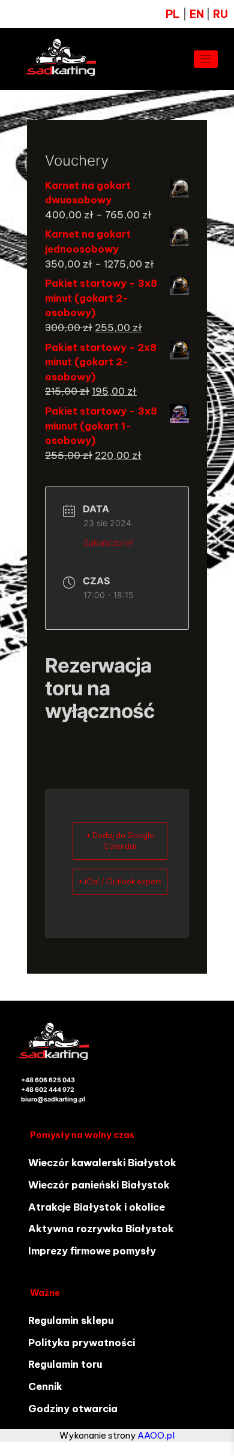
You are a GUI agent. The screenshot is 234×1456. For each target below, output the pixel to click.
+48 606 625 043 (48, 1080)
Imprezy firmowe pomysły (92, 1251)
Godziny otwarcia (73, 1409)
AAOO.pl (156, 1435)
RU (220, 14)
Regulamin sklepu (70, 1320)
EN (198, 14)
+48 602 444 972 (47, 1090)
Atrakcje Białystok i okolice (96, 1207)
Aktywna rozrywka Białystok (101, 1229)
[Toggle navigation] (206, 59)
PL (173, 14)
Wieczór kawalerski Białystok (102, 1163)
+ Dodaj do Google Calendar (120, 841)
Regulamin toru (65, 1364)
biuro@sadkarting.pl (53, 1099)
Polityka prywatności (81, 1343)
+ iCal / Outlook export (120, 881)
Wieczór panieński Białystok (99, 1185)
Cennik (45, 1386)
